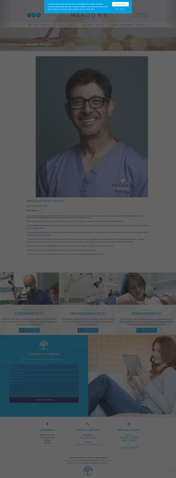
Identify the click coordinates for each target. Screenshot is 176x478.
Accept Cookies (120, 4)
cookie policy (89, 9)
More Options (120, 9)
